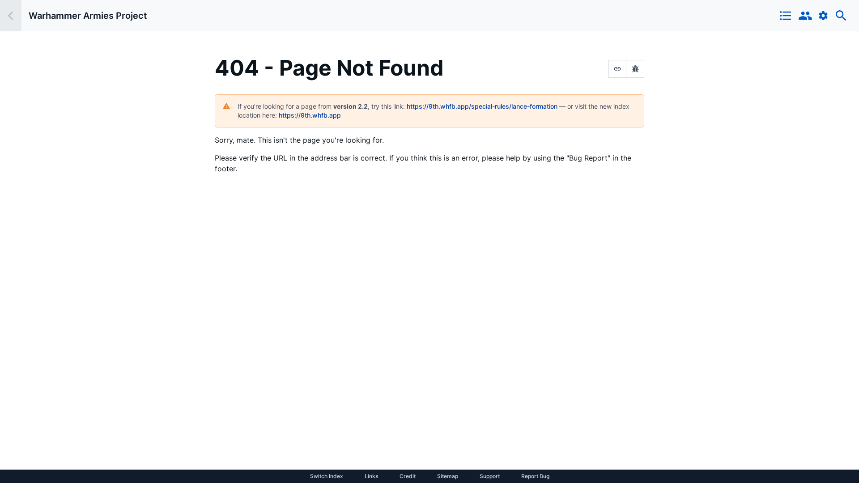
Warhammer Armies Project (88, 15)
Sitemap (447, 476)
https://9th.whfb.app (310, 115)
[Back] (10, 15)
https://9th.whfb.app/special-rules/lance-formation (482, 106)
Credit (408, 476)
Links (371, 476)
